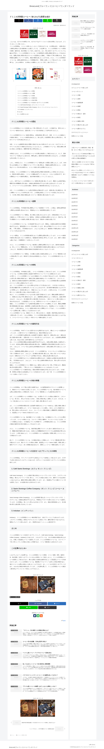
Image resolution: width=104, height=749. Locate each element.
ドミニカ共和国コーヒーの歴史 (27, 91)
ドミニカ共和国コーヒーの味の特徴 (28, 100)
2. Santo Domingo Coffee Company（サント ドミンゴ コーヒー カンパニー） (38, 107)
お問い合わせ (92, 744)
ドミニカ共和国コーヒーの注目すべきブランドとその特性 (33, 102)
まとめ (20, 111)
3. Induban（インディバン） (26, 109)
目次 (36, 88)
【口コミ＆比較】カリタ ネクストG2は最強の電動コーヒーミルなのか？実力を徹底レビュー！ (83, 164)
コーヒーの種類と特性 (15, 597)
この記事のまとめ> (24, 114)
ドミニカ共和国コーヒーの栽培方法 (28, 98)
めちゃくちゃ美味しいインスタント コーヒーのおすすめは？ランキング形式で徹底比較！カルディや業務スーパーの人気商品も (83, 174)
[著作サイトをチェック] (34, 615)
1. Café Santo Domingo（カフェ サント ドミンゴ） (32, 104)
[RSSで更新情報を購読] (41, 615)
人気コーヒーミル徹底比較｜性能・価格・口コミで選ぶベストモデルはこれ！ (83, 149)
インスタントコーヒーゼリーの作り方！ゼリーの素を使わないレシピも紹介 (83, 182)
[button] (57, 20)
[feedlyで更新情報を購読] (38, 615)
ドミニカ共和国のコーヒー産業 (27, 93)
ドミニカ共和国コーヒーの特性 (27, 95)
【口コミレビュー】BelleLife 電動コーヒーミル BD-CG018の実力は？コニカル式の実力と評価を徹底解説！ (83, 156)
